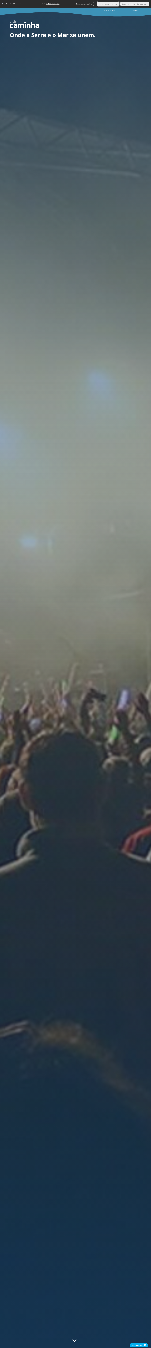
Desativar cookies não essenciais (134, 4)
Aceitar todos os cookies (108, 4)
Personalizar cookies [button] (84, 4)
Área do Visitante (109, 10)
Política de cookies (52, 4)
